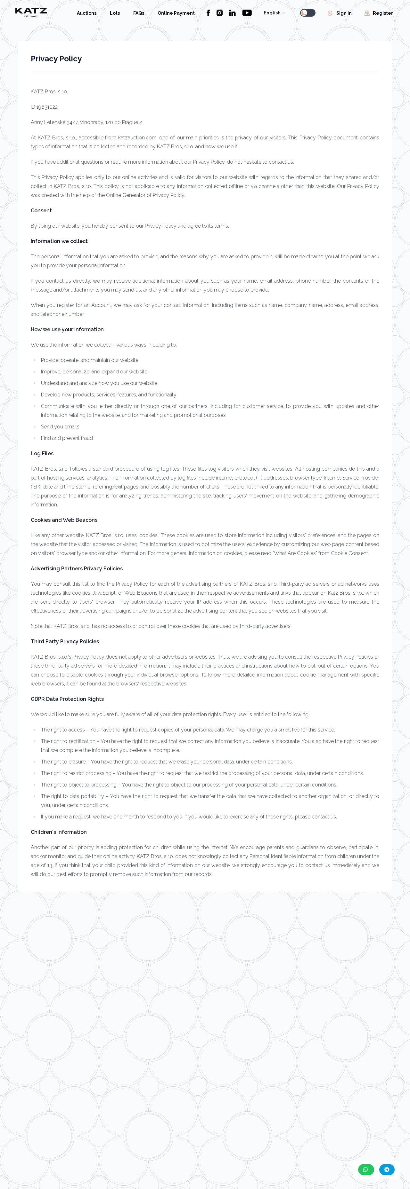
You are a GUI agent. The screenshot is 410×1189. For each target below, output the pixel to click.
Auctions (86, 13)
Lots (115, 13)
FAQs (138, 13)
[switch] (308, 13)
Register (383, 13)
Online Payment (176, 13)
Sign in (344, 13)
